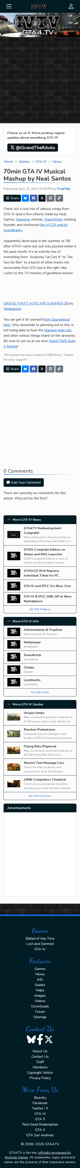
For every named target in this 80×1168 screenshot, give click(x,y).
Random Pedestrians (39, 729)
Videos (40, 1001)
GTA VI (40, 1113)
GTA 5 (40, 1119)
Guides (40, 984)
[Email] (50, 198)
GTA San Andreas (40, 1135)
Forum (40, 1011)
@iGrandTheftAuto (35, 148)
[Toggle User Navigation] (71, 6)
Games (24, 161)
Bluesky (40, 1097)
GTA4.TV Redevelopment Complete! (42, 530)
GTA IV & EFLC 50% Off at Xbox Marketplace (48, 598)
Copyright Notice (40, 1072)
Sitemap (40, 1017)
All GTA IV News (40, 609)
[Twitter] (42, 198)
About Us (40, 1051)
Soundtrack (32, 655)
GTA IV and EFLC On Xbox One (47, 586)
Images (40, 995)
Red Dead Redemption (40, 1124)
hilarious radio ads (58, 330)
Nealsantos (12, 308)
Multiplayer (32, 642)
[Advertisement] (40, 81)
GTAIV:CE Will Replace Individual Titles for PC (41, 573)
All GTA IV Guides (40, 796)
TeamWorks (53, 219)
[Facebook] (34, 198)
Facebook (40, 1103)
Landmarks (32, 680)
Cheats (29, 667)
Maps (40, 990)
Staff (40, 1061)
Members (40, 1067)
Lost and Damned (40, 943)
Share (14, 198)
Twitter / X (40, 1108)
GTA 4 (40, 1129)
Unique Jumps (34, 713)
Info (40, 979)
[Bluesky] (25, 198)
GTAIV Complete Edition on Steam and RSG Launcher (44, 551)
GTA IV (41, 161)
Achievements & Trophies (43, 630)
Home (8, 161)
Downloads (40, 1006)
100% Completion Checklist (45, 779)
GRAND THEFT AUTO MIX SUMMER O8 (36, 303)
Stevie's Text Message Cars (44, 763)
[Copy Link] (59, 198)
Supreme (23, 219)
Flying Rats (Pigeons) (40, 746)
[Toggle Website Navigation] (9, 6)
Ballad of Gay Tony (40, 938)
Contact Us (40, 1056)
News (57, 161)
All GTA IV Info (40, 692)
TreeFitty (63, 189)
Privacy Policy (40, 1078)
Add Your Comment (25, 482)
